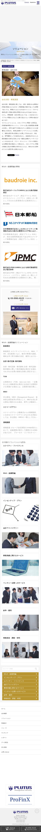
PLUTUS (8, 3)
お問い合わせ (5, 752)
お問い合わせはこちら (22, 308)
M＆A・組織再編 (8, 66)
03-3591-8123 (17, 298)
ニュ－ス (4, 728)
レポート (4, 737)
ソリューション (6, 718)
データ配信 (4, 742)
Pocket (17, 155)
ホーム (3, 708)
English (27, 2)
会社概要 (4, 713)
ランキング (4, 732)
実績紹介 (4, 723)
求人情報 (4, 747)
